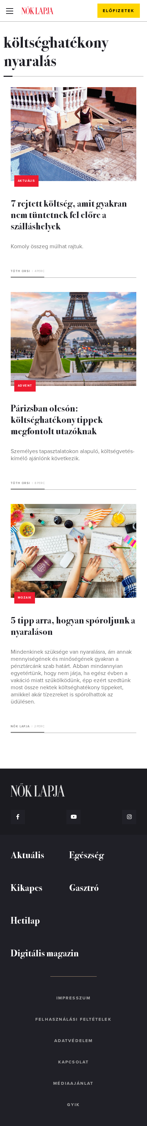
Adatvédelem (73, 1040)
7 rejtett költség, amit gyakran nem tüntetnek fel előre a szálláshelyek (69, 214)
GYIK (73, 1104)
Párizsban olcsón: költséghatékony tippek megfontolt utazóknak (57, 419)
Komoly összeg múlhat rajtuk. (47, 246)
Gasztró (84, 887)
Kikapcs (26, 887)
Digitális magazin (45, 952)
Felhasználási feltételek (73, 1019)
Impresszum (73, 997)
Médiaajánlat (73, 1083)
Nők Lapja (37, 10)
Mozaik (24, 597)
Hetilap (25, 919)
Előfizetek (119, 10)
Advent (25, 385)
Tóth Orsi (20, 271)
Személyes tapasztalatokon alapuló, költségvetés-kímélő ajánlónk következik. (73, 455)
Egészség (86, 854)
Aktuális (26, 180)
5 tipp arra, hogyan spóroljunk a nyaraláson (73, 625)
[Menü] (9, 10)
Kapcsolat (73, 1061)
